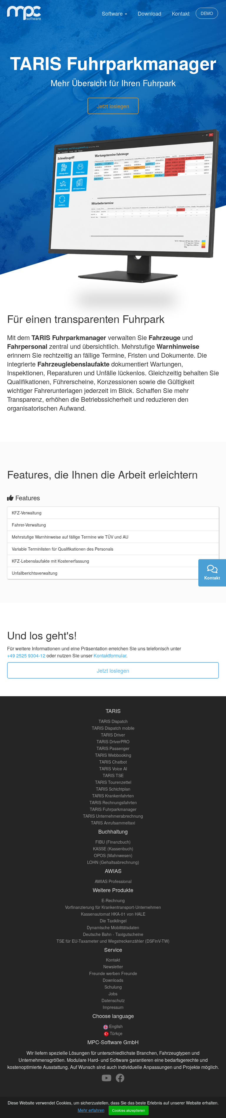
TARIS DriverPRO (113, 741)
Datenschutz (113, 1000)
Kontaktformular (110, 655)
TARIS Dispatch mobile (113, 728)
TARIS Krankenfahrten (113, 796)
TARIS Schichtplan (113, 789)
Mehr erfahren (91, 1110)
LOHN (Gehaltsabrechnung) (113, 862)
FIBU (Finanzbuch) (113, 842)
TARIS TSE (113, 775)
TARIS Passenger (113, 748)
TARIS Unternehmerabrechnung (113, 816)
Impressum (113, 1007)
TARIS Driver (113, 735)
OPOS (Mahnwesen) (113, 855)
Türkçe (115, 1033)
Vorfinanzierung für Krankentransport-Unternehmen (113, 907)
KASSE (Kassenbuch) (113, 849)
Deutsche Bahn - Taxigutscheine (113, 934)
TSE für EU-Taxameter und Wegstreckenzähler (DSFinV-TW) (113, 941)
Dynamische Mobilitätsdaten (113, 927)
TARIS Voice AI (113, 769)
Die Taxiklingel (113, 921)
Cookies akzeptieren (128, 1110)
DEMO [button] (207, 13)
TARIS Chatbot (113, 762)
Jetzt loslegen (113, 106)
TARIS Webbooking (113, 755)
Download (149, 13)
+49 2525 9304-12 (26, 655)
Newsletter (113, 966)
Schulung (113, 987)
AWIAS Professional (113, 881)
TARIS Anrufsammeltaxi (113, 823)
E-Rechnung (113, 900)
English (115, 1026)
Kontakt (181, 13)
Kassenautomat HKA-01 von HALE (113, 914)
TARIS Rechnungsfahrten (113, 802)
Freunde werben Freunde (113, 973)
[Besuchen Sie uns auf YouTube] (107, 1079)
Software (113, 13)
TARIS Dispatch (113, 721)
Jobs (113, 994)
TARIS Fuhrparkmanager (113, 809)
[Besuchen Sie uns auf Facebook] (120, 1079)
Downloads (113, 980)
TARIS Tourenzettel (113, 782)
